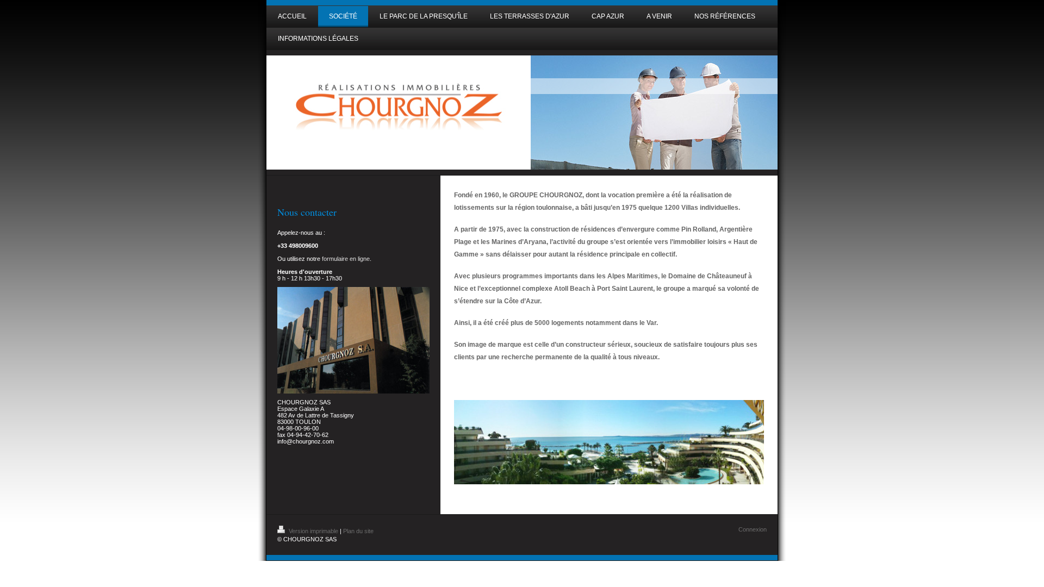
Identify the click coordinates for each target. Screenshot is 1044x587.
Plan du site (358, 531)
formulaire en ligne (346, 258)
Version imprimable (313, 531)
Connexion (752, 529)
